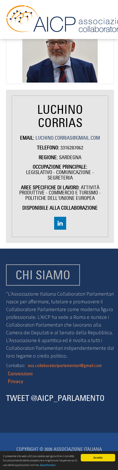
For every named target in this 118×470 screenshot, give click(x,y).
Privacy (15, 381)
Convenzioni (20, 373)
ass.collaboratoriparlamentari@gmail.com (65, 365)
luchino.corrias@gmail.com (68, 138)
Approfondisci (48, 465)
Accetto (98, 457)
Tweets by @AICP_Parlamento (30, 412)
